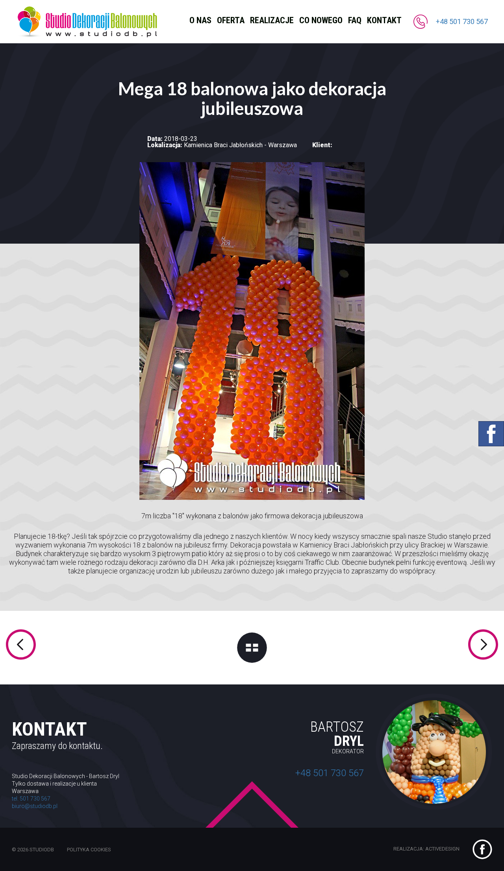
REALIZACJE (272, 20)
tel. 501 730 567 (31, 798)
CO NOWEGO (321, 20)
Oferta (231, 20)
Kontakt (384, 20)
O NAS (200, 20)
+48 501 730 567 (462, 21)
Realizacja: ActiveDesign (427, 849)
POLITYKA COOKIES (89, 850)
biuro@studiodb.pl (34, 806)
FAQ (354, 20)
